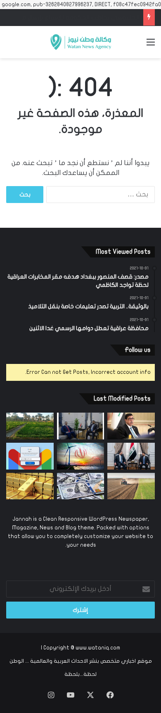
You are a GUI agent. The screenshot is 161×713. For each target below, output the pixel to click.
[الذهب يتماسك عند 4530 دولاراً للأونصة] (30, 486)
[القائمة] (151, 45)
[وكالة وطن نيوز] (80, 42)
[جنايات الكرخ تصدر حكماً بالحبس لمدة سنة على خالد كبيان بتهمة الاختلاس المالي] (131, 426)
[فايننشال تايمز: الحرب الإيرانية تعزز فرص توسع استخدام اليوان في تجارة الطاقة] (80, 456)
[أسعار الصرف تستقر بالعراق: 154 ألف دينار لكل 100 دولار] (80, 486)
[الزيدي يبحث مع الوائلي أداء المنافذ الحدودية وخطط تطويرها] (80, 426)
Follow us (138, 350)
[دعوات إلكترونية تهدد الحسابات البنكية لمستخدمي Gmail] (30, 456)
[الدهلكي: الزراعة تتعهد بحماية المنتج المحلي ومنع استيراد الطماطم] (131, 486)
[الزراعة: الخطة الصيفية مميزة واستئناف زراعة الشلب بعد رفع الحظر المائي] (30, 426)
